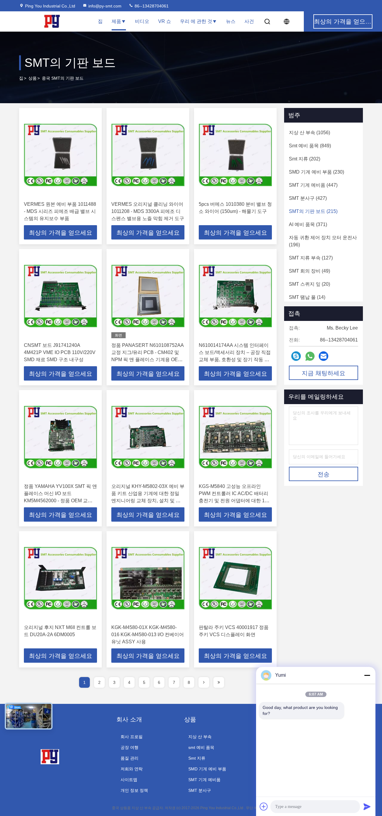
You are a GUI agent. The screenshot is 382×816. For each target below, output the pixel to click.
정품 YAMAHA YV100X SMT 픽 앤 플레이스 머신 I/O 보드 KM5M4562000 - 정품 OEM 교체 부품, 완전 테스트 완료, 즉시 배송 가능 (60, 500)
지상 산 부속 (200, 736)
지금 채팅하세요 (323, 373)
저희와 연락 (132, 768)
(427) (308, 198)
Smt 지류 (196, 758)
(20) (309, 284)
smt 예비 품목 (201, 747)
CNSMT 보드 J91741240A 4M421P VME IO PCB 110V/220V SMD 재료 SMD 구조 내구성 (60, 352)
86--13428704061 (151, 6)
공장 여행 (129, 747)
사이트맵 (129, 779)
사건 (249, 21)
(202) (304, 158)
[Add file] (264, 806)
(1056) (309, 132)
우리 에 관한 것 (196, 21)
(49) (309, 270)
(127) (311, 257)
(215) (313, 211)
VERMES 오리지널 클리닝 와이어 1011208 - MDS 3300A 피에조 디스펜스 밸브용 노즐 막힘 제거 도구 (147, 211)
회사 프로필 (132, 736)
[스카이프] (296, 356)
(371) (308, 224)
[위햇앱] (310, 356)
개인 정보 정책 (134, 790)
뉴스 (230, 21)
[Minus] (367, 675)
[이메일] (323, 356)
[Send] (367, 806)
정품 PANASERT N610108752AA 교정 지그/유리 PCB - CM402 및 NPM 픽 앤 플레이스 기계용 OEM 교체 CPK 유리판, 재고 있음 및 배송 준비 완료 (147, 359)
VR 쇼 (164, 21)
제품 (116, 21)
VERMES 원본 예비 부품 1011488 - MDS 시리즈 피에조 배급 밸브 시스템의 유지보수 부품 (60, 211)
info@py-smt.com (104, 6)
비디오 (142, 21)
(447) (313, 185)
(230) (316, 171)
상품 (32, 78)
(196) (323, 241)
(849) (310, 145)
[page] (203, 682)
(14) (307, 297)
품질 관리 (129, 758)
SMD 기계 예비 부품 (207, 768)
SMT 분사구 (199, 790)
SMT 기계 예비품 (204, 779)
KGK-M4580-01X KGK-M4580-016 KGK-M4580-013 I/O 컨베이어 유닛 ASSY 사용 (147, 634)
